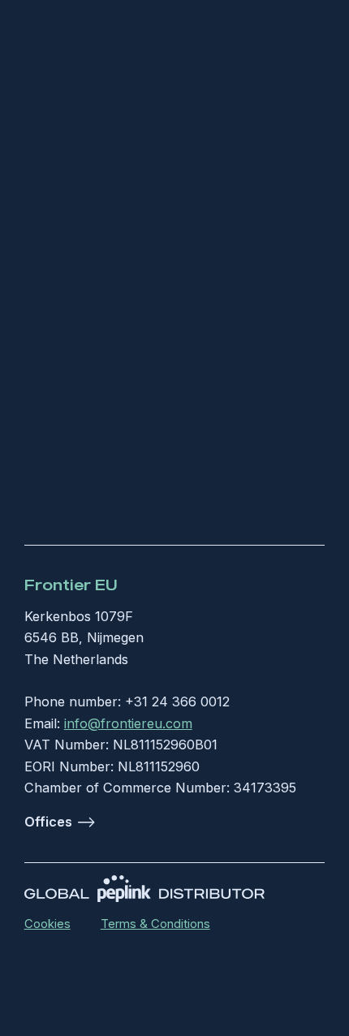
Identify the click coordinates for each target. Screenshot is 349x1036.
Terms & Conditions (155, 924)
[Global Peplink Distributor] (144, 888)
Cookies (47, 924)
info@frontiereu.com (128, 723)
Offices (48, 822)
